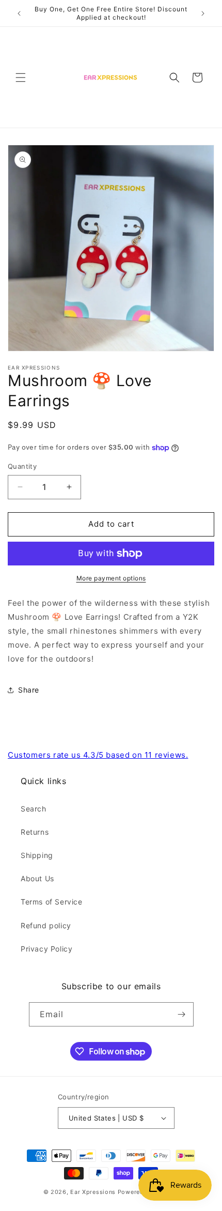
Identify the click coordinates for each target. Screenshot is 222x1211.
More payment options (111, 578)
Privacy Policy (46, 948)
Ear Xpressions (93, 1191)
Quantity (22, 466)
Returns (35, 831)
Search (33, 808)
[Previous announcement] (19, 13)
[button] (20, 77)
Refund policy (46, 925)
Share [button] (28, 689)
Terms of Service (52, 901)
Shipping (37, 855)
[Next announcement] (203, 13)
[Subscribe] (181, 1014)
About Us (37, 878)
